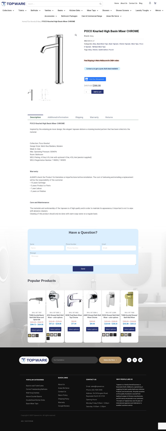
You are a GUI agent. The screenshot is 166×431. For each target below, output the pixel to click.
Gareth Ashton (103, 50)
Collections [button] (7, 10)
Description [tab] (35, 117)
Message (33, 253)
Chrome (95, 50)
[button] (76, 35)
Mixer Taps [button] (91, 10)
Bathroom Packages (69, 16)
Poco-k (111, 50)
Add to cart (97, 92)
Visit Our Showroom (96, 79)
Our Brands (32, 21)
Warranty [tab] (94, 117)
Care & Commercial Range (92, 16)
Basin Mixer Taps (102, 44)
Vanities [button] (48, 10)
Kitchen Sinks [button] (74, 10)
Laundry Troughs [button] (142, 10)
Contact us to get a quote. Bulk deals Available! (102, 69)
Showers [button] (105, 10)
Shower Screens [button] (122, 10)
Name (32, 244)
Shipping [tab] (79, 117)
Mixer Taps (135, 44)
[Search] (100, 3)
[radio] (29, 335)
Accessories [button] (49, 16)
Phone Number (71, 244)
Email (104, 244)
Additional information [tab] (58, 117)
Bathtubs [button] (34, 10)
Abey (39, 21)
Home (24, 21)
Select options (37, 330)
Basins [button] (60, 10)
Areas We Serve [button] (112, 16)
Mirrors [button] (158, 10)
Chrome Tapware (124, 44)
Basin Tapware (113, 44)
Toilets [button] (21, 10)
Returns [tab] (109, 117)
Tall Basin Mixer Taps (99, 47)
